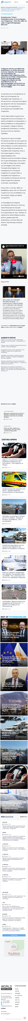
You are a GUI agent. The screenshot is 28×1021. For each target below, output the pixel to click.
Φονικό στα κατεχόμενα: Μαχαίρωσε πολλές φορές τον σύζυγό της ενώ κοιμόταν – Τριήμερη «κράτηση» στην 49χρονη (13, 707)
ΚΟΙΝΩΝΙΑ (4, 914)
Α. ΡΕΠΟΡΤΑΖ (5, 844)
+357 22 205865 (6, 1001)
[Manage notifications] (25, 1018)
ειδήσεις (20, 327)
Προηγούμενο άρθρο (8, 411)
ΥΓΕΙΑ (3, 902)
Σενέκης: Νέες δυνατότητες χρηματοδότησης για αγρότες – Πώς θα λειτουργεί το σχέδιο (13, 684)
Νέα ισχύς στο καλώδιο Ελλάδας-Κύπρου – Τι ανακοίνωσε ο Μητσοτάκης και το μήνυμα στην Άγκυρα (13, 302)
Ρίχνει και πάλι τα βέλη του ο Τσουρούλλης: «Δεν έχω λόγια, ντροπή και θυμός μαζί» (12, 429)
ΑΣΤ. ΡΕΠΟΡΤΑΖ (18, 995)
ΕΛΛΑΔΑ (17, 1004)
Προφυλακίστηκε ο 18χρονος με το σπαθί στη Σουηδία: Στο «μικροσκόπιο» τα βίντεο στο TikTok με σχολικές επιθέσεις (13, 929)
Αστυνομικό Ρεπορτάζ (11, 7)
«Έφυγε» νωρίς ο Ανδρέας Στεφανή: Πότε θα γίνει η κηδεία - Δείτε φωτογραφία (13, 346)
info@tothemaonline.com (6, 1006)
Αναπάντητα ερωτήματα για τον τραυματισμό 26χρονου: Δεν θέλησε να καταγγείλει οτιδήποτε (13, 546)
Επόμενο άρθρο (7, 426)
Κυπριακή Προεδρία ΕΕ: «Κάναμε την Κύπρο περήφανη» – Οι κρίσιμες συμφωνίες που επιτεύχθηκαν (13, 659)
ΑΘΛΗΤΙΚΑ (4, 822)
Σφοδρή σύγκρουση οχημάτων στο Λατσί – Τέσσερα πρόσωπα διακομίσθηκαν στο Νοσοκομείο (13, 490)
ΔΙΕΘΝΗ (4, 832)
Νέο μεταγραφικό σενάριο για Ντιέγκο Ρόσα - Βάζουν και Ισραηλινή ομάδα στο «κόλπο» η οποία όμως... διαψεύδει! (13, 827)
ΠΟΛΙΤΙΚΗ (17, 991)
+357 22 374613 (6, 1002)
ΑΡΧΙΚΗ (16, 989)
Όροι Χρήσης (4, 1011)
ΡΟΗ (7, 817)
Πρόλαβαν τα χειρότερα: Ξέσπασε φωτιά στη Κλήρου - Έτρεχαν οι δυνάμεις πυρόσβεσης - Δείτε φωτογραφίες (12, 357)
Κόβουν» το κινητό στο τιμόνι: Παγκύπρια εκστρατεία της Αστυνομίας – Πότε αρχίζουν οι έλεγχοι (13, 341)
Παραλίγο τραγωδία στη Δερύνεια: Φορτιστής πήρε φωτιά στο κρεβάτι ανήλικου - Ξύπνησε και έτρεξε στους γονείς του (13, 362)
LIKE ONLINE (5, 892)
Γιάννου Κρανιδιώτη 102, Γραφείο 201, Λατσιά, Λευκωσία (6, 998)
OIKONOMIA (17, 993)
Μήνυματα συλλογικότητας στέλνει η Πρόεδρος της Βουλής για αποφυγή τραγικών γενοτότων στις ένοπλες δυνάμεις (14, 415)
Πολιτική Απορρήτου (5, 1013)
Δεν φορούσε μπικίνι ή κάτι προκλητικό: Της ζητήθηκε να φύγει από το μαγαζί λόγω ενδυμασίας (12, 351)
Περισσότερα (14, 935)
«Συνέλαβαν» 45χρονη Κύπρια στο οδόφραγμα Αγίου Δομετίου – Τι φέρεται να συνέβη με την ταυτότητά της (13, 604)
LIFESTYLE (17, 1000)
